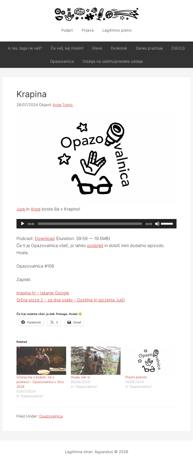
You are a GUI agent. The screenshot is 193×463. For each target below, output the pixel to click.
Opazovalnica (51, 416)
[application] (96, 223)
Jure (21, 209)
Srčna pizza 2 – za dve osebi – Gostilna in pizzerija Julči (70, 300)
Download (45, 238)
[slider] (167, 223)
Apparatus (96, 14)
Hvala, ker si (80, 377)
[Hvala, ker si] (96, 361)
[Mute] (157, 223)
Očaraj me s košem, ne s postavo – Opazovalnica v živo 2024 (40, 382)
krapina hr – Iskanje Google (42, 292)
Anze (35, 209)
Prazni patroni (136, 377)
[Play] (22, 223)
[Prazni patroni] (150, 361)
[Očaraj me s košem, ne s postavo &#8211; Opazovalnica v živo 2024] (41, 361)
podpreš (95, 245)
